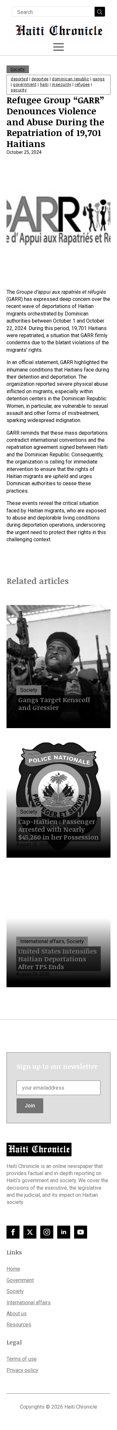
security (19, 90)
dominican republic (70, 79)
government (24, 84)
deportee (40, 79)
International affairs (28, 1302)
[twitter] (29, 1232)
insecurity (62, 84)
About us (16, 1313)
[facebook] (13, 1232)
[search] (100, 12)
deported (19, 79)
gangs (99, 79)
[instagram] (46, 1232)
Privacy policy (22, 1370)
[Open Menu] (58, 47)
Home (13, 1269)
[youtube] (80, 1232)
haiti (44, 84)
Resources (18, 1324)
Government (20, 1280)
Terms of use (21, 1359)
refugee (82, 84)
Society (17, 69)
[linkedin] (63, 1232)
